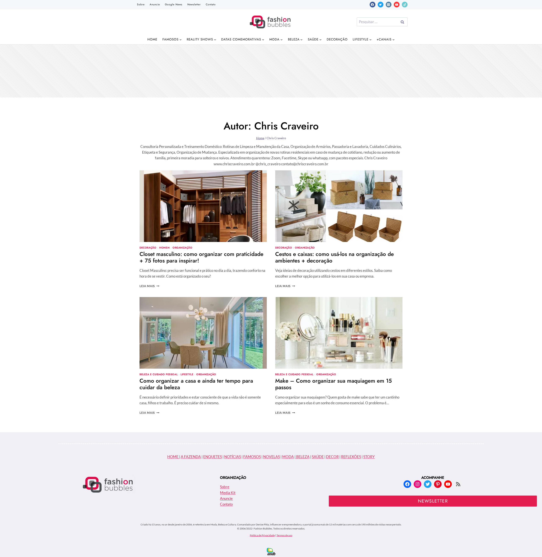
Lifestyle (187, 374)
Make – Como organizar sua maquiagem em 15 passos (333, 384)
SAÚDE (318, 456)
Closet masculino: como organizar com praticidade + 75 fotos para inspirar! (201, 257)
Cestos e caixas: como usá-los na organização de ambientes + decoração (334, 257)
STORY (369, 456)
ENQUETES (212, 456)
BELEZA (303, 456)
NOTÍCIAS (232, 456)
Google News (173, 4)
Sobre (141, 4)
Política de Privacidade (262, 535)
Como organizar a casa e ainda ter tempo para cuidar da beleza (196, 384)
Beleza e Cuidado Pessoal (159, 374)
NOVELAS (271, 456)
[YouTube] (397, 4)
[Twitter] (380, 4)
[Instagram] (388, 4)
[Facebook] (372, 4)
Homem (164, 247)
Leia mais (149, 286)
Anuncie (155, 4)
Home (152, 39)
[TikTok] (405, 4)
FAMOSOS (252, 456)
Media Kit (227, 492)
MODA (288, 456)
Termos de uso (284, 535)
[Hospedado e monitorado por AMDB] (271, 551)
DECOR (332, 456)
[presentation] (203, 206)
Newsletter (194, 4)
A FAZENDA (191, 456)
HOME (173, 456)
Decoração (337, 39)
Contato (211, 4)
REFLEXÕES (351, 456)
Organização (182, 247)
